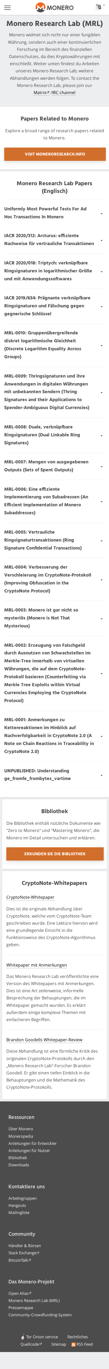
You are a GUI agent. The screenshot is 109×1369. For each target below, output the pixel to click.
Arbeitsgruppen (22, 1198)
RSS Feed (84, 1344)
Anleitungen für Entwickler (32, 1143)
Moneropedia (20, 1136)
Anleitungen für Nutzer (29, 1150)
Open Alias (18, 1293)
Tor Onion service (42, 1336)
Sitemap (58, 1344)
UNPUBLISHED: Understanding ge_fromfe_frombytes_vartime (37, 775)
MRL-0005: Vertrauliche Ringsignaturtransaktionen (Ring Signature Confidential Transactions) (43, 540)
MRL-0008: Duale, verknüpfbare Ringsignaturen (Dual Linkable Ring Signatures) (42, 435)
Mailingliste (18, 1212)
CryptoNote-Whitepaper (30, 897)
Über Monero (20, 1128)
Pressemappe (20, 1307)
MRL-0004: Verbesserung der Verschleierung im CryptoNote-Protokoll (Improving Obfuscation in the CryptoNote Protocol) (47, 579)
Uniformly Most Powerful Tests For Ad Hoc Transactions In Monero (45, 213)
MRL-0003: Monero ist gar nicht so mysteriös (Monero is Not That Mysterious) (41, 618)
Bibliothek (17, 1157)
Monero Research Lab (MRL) (34, 1300)
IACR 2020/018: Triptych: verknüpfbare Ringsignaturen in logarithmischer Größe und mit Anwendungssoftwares (48, 271)
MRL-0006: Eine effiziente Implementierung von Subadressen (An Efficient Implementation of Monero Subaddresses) (46, 501)
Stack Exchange (22, 1252)
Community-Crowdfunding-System (40, 1314)
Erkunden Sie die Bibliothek (55, 854)
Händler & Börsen (24, 1245)
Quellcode (29, 1344)
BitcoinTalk (18, 1260)
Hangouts (17, 1205)
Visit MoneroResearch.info (55, 154)
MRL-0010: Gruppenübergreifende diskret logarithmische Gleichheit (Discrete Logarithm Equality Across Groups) (42, 345)
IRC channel (63, 92)
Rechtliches (77, 1336)
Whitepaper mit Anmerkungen (36, 965)
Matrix (40, 92)
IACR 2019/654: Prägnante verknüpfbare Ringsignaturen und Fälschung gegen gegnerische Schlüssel (47, 306)
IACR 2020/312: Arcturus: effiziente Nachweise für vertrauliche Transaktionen (49, 240)
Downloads (18, 1164)
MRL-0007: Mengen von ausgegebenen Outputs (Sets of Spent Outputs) (46, 466)
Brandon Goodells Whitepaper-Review (44, 1040)
